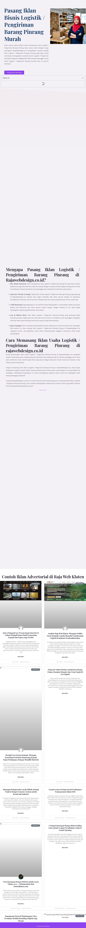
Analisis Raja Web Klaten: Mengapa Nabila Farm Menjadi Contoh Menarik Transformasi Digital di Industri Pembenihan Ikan (65, 635)
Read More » (21, 656)
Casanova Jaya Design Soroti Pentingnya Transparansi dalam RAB (65, 790)
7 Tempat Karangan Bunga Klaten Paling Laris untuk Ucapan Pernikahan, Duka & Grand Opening (65, 827)
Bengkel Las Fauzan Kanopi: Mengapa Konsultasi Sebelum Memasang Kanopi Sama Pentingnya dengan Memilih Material (21, 757)
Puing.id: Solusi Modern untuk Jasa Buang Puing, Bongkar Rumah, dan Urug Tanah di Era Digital (65, 671)
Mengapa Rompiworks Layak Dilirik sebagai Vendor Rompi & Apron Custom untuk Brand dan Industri (21, 791)
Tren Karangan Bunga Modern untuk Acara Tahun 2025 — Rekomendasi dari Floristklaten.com (21, 884)
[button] (82, 78)
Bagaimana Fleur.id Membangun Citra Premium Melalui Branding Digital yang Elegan (20, 918)
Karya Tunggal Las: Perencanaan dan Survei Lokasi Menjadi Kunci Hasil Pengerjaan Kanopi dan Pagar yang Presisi (21, 635)
